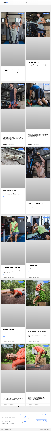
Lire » (4, 77)
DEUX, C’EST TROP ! (33, 265)
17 (35, 406)
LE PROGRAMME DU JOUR (9, 190)
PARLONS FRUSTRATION (34, 395)
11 (25, 406)
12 (27, 406)
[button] (26, 2)
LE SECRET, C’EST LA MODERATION (37, 331)
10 (24, 406)
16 (33, 406)
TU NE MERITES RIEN (8, 329)
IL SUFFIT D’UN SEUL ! (8, 395)
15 (32, 406)
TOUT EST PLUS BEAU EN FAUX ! (11, 267)
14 (30, 406)
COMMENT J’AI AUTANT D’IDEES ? (36, 203)
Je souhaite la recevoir (41, 420)
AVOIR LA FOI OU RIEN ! (34, 62)
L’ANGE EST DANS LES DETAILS (11, 135)
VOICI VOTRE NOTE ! (33, 132)
